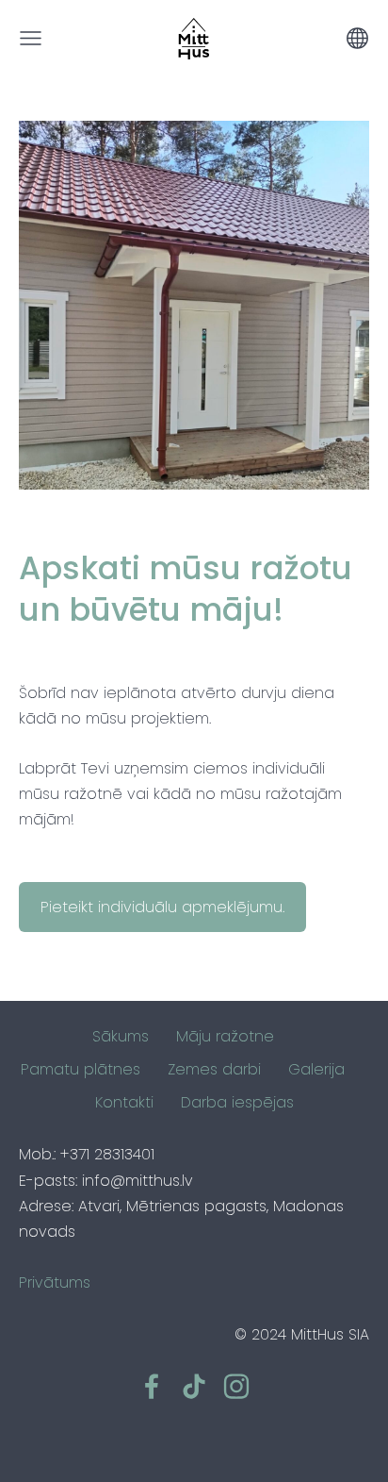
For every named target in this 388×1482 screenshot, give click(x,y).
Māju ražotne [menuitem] (225, 1036)
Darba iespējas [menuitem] (237, 1102)
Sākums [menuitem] (120, 1036)
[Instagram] (236, 1386)
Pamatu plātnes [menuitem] (80, 1069)
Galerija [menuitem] (316, 1069)
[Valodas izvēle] (357, 38)
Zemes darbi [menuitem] (214, 1069)
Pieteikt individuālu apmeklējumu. (162, 907)
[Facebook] (151, 1386)
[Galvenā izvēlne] (31, 38)
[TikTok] (194, 1386)
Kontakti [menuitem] (124, 1102)
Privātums (54, 1282)
